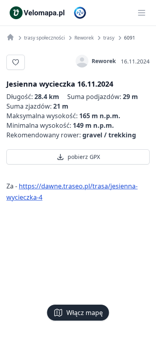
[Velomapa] (10, 37)
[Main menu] (142, 13)
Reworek (104, 61)
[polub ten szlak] (15, 62)
